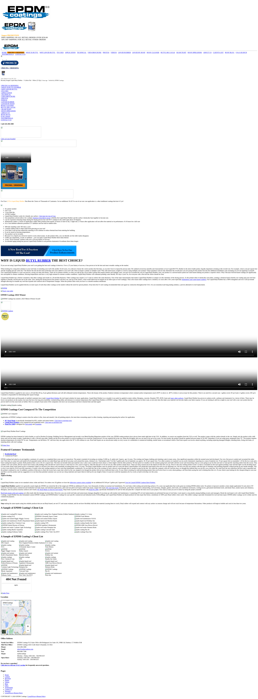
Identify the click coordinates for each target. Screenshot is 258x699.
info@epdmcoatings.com (25, 649)
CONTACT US (20, 54)
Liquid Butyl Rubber (52, 398)
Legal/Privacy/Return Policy (14, 693)
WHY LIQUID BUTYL (47, 52)
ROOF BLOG (229, 52)
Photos (7, 680)
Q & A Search (5, 116)
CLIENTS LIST (218, 52)
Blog (6, 684)
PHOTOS (106, 52)
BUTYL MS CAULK (168, 52)
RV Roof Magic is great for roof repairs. (50, 489)
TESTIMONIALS (8, 54)
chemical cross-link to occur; (42, 218)
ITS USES (60, 52)
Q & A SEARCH (241, 52)
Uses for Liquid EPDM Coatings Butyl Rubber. (140, 482)
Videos (7, 682)
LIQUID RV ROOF (138, 52)
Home (7, 675)
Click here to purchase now (63, 420)
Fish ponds (28, 424)
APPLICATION (70, 52)
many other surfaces (177, 398)
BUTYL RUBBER (38, 260)
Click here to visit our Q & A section (13, 665)
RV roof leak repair (112, 488)
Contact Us (8, 689)
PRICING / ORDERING (16, 52)
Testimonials (9, 687)
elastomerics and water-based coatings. (194, 279)
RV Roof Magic (10, 420)
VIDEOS (114, 52)
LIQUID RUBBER (124, 52)
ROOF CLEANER (153, 52)
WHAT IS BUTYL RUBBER (11, 87)
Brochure (8, 678)
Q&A (6, 686)
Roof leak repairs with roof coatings (12, 493)
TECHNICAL (81, 52)
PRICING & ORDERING (10, 85)
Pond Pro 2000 (10, 424)
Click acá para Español (8, 139)
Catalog (7, 677)
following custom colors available (80, 482)
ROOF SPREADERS (195, 52)
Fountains (38, 424)
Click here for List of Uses (47, 216)
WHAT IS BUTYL (32, 52)
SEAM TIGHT (181, 52)
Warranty (8, 691)
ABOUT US (207, 52)
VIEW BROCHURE (94, 52)
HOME (4, 52)
